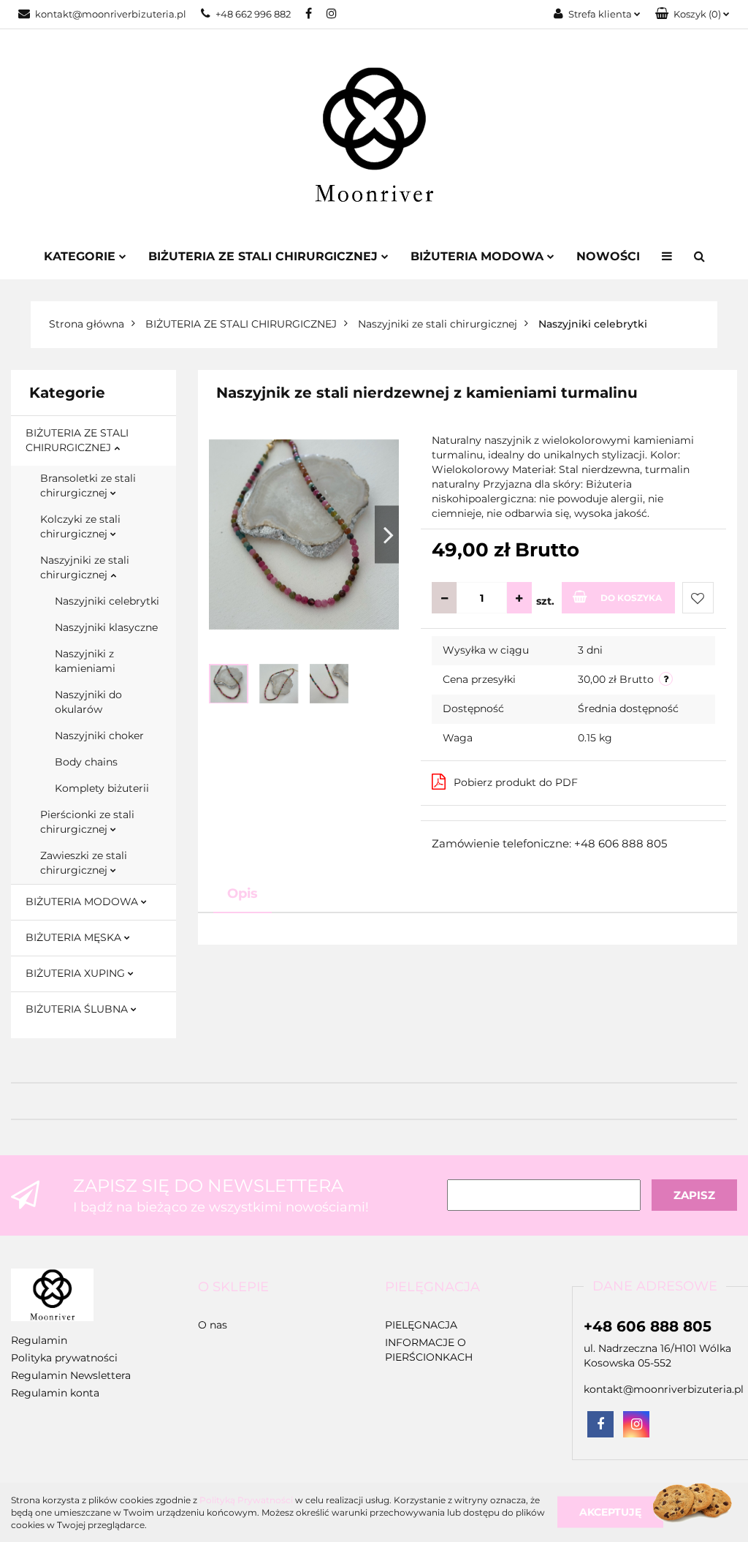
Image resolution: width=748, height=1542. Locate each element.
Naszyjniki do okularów (88, 702)
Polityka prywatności (64, 1357)
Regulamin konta (55, 1392)
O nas (212, 1324)
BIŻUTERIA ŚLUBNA (78, 1009)
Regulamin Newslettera (71, 1375)
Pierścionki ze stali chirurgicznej (87, 822)
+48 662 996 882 (253, 14)
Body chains (86, 761)
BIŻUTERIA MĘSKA (75, 937)
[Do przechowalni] (698, 597)
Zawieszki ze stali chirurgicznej (83, 863)
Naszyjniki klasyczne (106, 627)
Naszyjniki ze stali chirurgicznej (84, 567)
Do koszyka (631, 597)
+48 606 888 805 (647, 1326)
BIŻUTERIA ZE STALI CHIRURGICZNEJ (77, 440)
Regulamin (39, 1340)
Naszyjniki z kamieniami (85, 661)
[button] (692, 14)
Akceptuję (610, 1512)
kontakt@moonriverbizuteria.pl (110, 14)
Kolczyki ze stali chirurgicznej (80, 526)
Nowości (608, 256)
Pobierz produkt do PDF (516, 782)
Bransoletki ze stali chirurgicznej (88, 485)
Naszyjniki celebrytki (107, 601)
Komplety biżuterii (102, 788)
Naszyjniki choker (99, 735)
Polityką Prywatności (246, 1499)
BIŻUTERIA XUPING (77, 973)
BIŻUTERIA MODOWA (83, 901)
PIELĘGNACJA (421, 1324)
